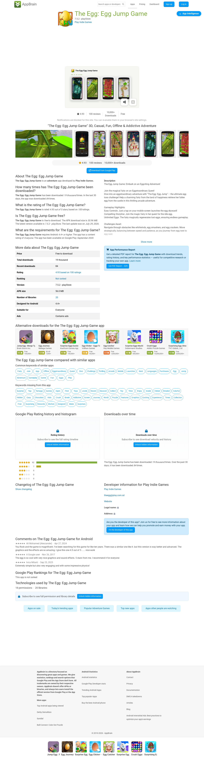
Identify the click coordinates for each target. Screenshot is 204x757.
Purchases (164, 371)
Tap (29, 391)
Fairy (19, 371)
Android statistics (89, 677)
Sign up (169, 4)
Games (49, 391)
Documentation (133, 690)
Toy (121, 391)
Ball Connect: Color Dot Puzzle (50, 725)
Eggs (61, 378)
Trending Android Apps (91, 690)
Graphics (135, 397)
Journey (96, 397)
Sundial (40, 718)
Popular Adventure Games (97, 608)
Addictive (77, 397)
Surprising (30, 404)
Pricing (142, 4)
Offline (46, 371)
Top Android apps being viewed (50, 706)
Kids (49, 397)
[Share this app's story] (124, 102)
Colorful (176, 391)
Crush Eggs (152, 346)
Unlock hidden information (57, 444)
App (37, 371)
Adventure (21, 378)
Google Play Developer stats (94, 684)
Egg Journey (44, 346)
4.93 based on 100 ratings (68, 272)
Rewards (41, 404)
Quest (72, 371)
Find (67, 391)
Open (58, 391)
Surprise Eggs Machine (134, 346)
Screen (87, 397)
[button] (146, 507)
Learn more (134, 261)
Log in (183, 4)
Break (67, 397)
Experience (157, 397)
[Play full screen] (133, 102)
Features (125, 397)
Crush (58, 397)
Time (131, 391)
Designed (62, 404)
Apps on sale (34, 608)
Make (71, 404)
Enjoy (139, 391)
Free (20, 404)
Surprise (20, 391)
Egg (174, 371)
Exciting (145, 397)
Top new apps (127, 608)
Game (43, 378)
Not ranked (61, 278)
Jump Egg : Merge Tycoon (26, 346)
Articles (129, 703)
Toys (76, 391)
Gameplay (33, 378)
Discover (103, 391)
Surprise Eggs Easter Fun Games (69, 346)
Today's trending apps (62, 608)
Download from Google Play (103, 170)
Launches (130, 371)
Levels (84, 391)
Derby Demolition (44, 712)
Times (167, 397)
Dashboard (154, 4)
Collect (113, 391)
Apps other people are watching (161, 608)
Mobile (120, 371)
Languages (152, 371)
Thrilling (102, 371)
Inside (148, 391)
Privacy (129, 684)
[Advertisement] (98, 46)
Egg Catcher (109, 346)
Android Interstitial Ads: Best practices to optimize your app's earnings (143, 717)
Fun (52, 378)
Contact (129, 677)
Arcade (111, 371)
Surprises (81, 404)
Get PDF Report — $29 (118, 266)
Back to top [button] (197, 731)
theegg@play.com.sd (114, 495)
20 (57, 297)
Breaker (166, 391)
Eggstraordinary (59, 371)
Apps (132, 4)
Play (70, 378)
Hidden (20, 397)
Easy (29, 397)
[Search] (123, 4)
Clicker (157, 391)
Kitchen (51, 404)
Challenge (91, 371)
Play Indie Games (112, 489)
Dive (81, 371)
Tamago (39, 391)
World (106, 397)
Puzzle (115, 397)
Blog (128, 709)
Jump (183, 371)
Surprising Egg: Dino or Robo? (177, 346)
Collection (177, 397)
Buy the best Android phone (93, 703)
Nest (141, 371)
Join (28, 371)
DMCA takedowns (134, 696)
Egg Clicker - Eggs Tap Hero (91, 346)
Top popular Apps (89, 696)
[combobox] (109, 4)
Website (108, 501)
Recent (93, 391)
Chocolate (39, 397)
